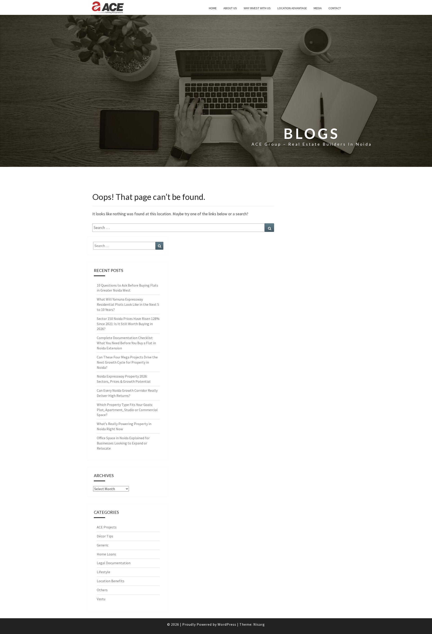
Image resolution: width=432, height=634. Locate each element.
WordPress (227, 624)
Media (318, 8)
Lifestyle (103, 572)
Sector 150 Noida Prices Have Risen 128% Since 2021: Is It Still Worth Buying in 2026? (128, 323)
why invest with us (257, 8)
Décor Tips (105, 536)
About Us (230, 8)
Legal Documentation (113, 563)
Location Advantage (292, 8)
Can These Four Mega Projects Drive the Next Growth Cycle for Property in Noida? (127, 362)
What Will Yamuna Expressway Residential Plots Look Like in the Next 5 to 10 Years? (128, 304)
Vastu (101, 599)
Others (102, 590)
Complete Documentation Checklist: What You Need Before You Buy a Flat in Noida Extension (126, 342)
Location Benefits (110, 581)
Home (213, 8)
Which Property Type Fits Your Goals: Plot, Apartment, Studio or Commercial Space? (127, 409)
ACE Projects (107, 527)
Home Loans (106, 554)
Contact (334, 8)
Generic (102, 545)
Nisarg (259, 624)
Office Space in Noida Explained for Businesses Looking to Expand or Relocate (123, 443)
